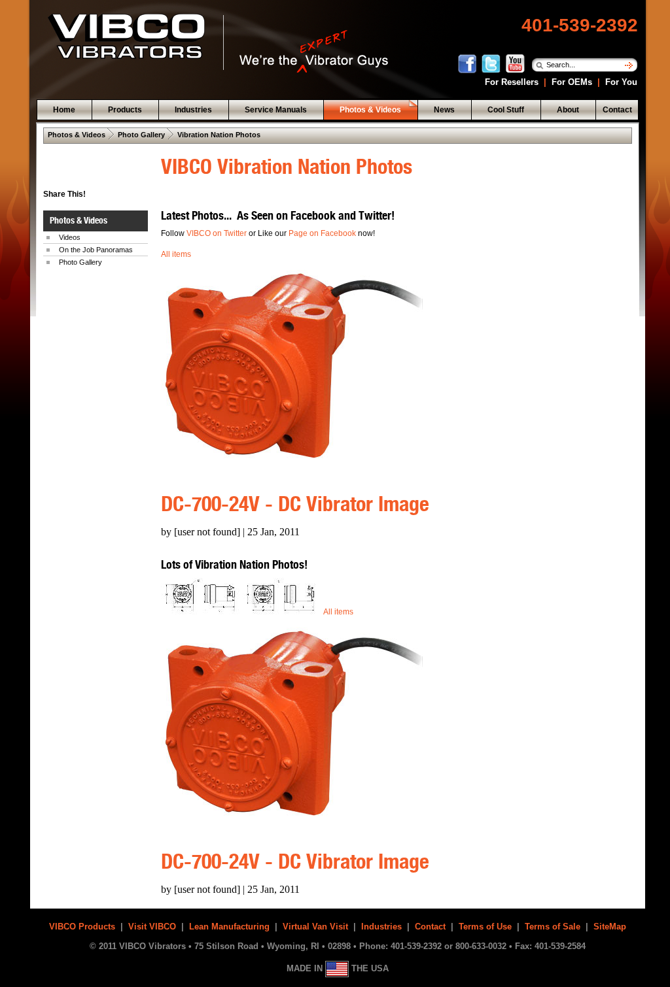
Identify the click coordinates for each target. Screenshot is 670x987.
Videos (69, 237)
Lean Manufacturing (229, 926)
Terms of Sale (552, 926)
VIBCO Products (82, 926)
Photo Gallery (141, 135)
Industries (381, 926)
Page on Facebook (323, 233)
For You (620, 82)
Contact (430, 926)
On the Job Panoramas (96, 250)
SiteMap (609, 926)
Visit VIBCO (152, 926)
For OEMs (572, 82)
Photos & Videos (76, 135)
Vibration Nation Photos (218, 135)
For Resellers (510, 82)
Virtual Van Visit (315, 926)
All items (176, 254)
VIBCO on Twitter (216, 233)
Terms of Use (485, 926)
